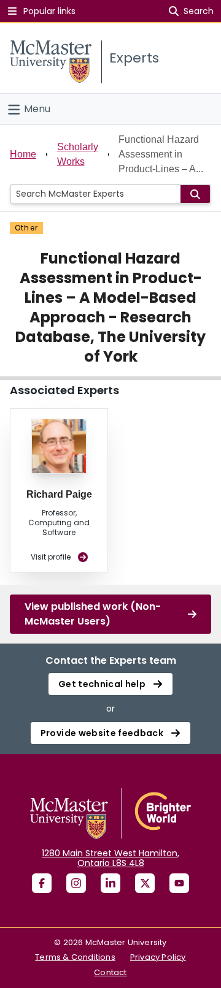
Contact (110, 972)
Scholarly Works (77, 154)
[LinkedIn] (110, 883)
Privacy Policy (158, 957)
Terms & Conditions (75, 957)
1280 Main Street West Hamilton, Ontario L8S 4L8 (110, 858)
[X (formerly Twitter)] (145, 883)
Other (26, 227)
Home (23, 154)
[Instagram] (76, 883)
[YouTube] (179, 883)
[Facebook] (42, 883)
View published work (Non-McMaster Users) (93, 613)
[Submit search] (195, 194)
